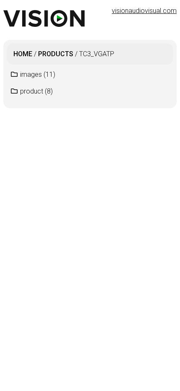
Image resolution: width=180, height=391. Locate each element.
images (37, 74)
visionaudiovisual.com (144, 11)
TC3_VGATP (96, 54)
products (55, 54)
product (36, 91)
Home (22, 54)
